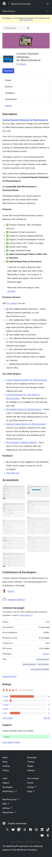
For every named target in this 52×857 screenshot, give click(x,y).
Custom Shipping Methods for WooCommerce (26, 380)
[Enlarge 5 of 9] (22, 554)
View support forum (11, 742)
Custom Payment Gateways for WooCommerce (25, 120)
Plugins (30, 766)
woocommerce (43, 664)
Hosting (5, 766)
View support (25, 615)
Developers (7, 787)
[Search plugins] (28, 28)
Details (8, 80)
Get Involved (33, 778)
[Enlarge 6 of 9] (46, 487)
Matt (5, 803)
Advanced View (9, 676)
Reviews (8, 86)
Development (11, 99)
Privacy (5, 770)
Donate (31, 787)
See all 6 (46, 654)
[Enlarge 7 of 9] (46, 502)
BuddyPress (9, 812)
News (4, 761)
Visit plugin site (12, 473)
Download (8, 71)
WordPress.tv (9, 791)
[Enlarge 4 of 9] (22, 540)
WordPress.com (10, 799)
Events (30, 783)
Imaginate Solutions (16, 599)
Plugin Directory (8, 11)
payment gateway (29, 664)
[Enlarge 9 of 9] (46, 539)
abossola (11, 291)
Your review (7, 718)
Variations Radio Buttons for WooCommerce (26, 424)
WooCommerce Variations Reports (21, 442)
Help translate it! (26, 20)
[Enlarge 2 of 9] (22, 505)
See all (47, 718)
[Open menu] (48, 3)
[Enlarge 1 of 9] (22, 487)
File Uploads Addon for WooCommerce (23, 409)
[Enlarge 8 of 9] (46, 519)
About (5, 757)
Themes (30, 761)
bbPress (7, 808)
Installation (10, 93)
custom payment (43, 659)
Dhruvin (22, 64)
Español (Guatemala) (17, 823)
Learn (4, 778)
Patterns (31, 770)
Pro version (12, 303)
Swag (31, 791)
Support (8, 105)
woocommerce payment (40, 669)
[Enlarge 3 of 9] (22, 522)
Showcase (32, 757)
